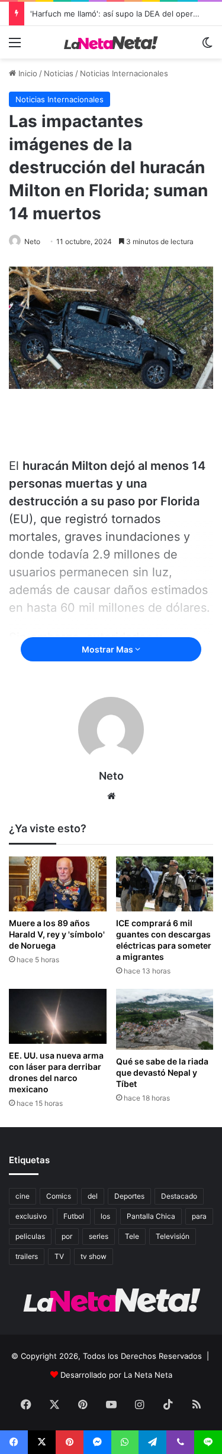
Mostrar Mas (108, 649)
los (105, 1216)
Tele (132, 1236)
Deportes (129, 1196)
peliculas (30, 1236)
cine (22, 1196)
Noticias (58, 73)
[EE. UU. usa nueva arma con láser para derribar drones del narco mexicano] (58, 1016)
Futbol (73, 1216)
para (199, 1216)
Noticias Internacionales (124, 73)
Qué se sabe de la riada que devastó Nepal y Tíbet (162, 1072)
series (98, 1236)
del (93, 1196)
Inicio (26, 73)
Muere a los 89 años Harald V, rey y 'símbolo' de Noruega (57, 934)
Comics (58, 1196)
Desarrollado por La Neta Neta (116, 1375)
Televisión (172, 1236)
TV (59, 1256)
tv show (94, 1256)
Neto (32, 241)
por (67, 1236)
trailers (26, 1256)
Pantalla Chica (151, 1216)
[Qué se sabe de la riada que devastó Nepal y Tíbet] (165, 1019)
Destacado (179, 1196)
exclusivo (31, 1216)
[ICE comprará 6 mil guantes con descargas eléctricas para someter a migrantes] (165, 883)
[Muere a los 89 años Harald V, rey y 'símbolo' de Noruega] (58, 883)
